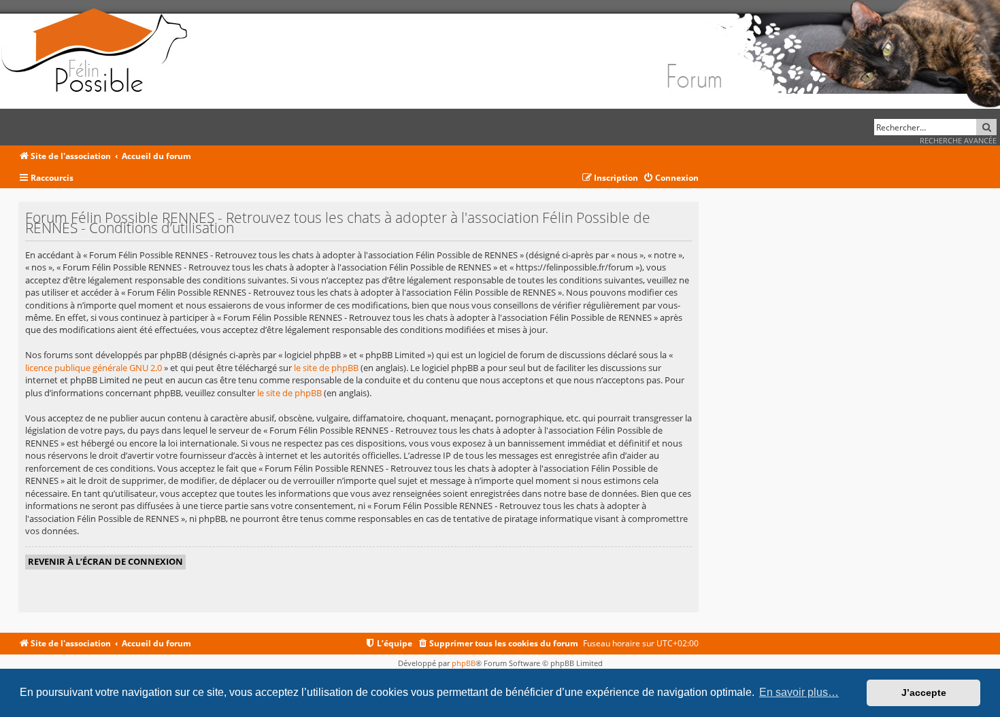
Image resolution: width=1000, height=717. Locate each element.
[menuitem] (671, 178)
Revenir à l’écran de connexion (105, 561)
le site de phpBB (326, 368)
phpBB (464, 663)
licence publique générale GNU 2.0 (93, 368)
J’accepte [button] (923, 692)
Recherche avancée (958, 140)
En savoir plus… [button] (799, 692)
